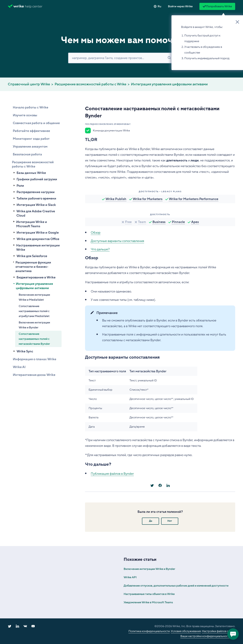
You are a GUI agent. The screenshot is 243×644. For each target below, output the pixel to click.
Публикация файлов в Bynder (112, 474)
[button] (180, 6)
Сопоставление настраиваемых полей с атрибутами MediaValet (34, 311)
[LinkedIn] (168, 485)
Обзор (96, 232)
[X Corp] (152, 485)
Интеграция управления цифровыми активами (169, 84)
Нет (169, 521)
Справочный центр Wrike (29, 84)
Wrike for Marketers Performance (193, 199)
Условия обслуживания (186, 631)
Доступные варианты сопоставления (117, 241)
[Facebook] (160, 485)
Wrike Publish (115, 199)
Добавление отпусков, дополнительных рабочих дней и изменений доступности (176, 586)
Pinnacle (178, 222)
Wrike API (130, 577)
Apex (195, 222)
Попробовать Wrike (219, 6)
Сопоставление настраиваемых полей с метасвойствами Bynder (34, 339)
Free (128, 222)
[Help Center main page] (33, 6)
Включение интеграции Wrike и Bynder (34, 325)
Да (150, 521)
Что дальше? (100, 249)
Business (158, 222)
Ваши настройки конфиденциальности (205, 636)
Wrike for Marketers (147, 199)
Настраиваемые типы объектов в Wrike (149, 594)
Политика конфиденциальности (149, 631)
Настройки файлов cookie (218, 631)
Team (142, 222)
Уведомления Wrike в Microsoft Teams (148, 602)
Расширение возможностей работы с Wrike (90, 84)
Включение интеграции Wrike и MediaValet (34, 297)
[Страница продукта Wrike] (16, 6)
